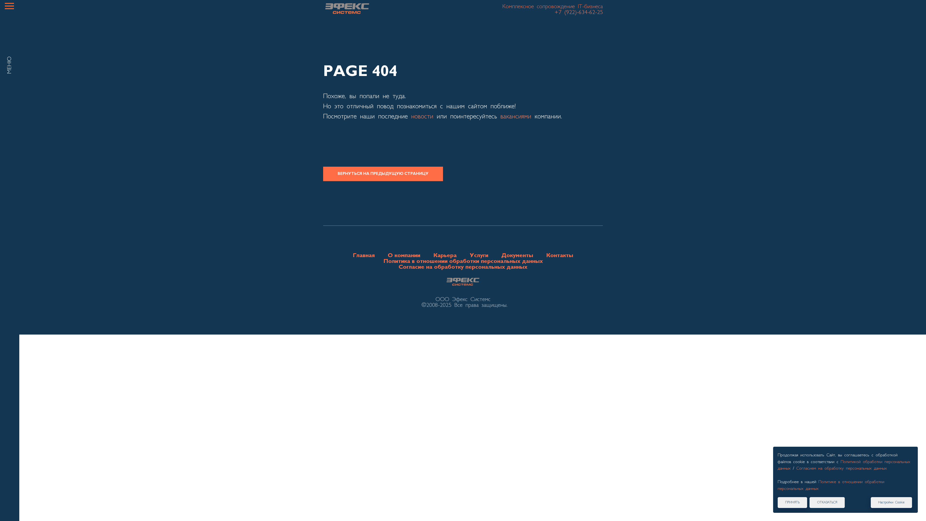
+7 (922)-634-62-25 (578, 12)
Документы (517, 256)
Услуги (479, 256)
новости (422, 116)
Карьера (445, 256)
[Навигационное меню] (9, 6)
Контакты (559, 256)
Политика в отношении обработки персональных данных (463, 261)
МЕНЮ (10, 65)
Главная (364, 256)
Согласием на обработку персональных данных (841, 468)
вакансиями (515, 116)
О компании (404, 256)
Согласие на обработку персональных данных (463, 267)
